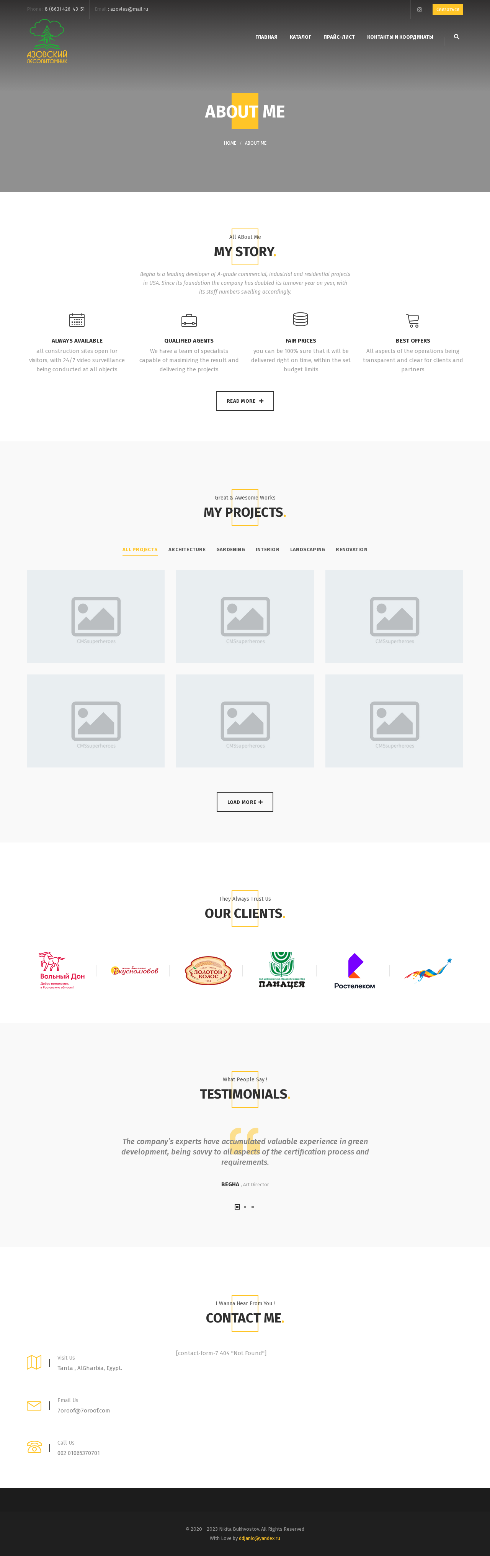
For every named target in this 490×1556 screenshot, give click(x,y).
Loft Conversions (337, 709)
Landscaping (307, 549)
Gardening (230, 549)
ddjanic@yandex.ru (259, 1538)
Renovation (351, 549)
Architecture (187, 549)
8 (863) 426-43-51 (65, 9)
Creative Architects (42, 605)
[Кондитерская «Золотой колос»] (208, 971)
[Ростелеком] (355, 971)
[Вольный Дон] (61, 971)
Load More (241, 802)
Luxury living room (191, 605)
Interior (267, 549)
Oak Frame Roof (184, 709)
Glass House (30, 709)
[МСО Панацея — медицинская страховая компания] (282, 971)
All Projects (140, 549)
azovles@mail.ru (129, 9)
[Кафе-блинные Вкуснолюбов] (135, 971)
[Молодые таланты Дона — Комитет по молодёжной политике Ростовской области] (428, 971)
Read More (242, 401)
